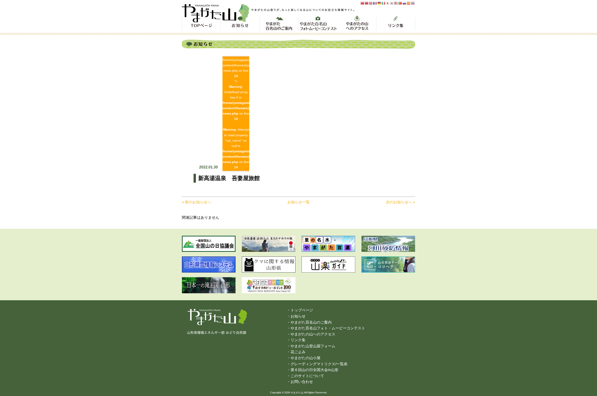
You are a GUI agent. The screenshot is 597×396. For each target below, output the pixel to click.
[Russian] (405, 3)
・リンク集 (296, 340)
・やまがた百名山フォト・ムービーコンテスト (326, 328)
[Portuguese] (400, 3)
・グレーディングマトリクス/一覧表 (317, 364)
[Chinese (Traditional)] (367, 3)
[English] (371, 3)
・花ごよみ (296, 352)
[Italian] (384, 3)
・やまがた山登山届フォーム (311, 346)
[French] (375, 3)
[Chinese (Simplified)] (363, 3)
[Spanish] (409, 3)
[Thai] (413, 3)
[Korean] (392, 3)
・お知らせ (296, 316)
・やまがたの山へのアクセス (311, 334)
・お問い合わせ (300, 382)
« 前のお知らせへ (196, 202)
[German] (379, 3)
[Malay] (396, 3)
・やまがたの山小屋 (303, 358)
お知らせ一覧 (298, 202)
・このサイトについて (305, 376)
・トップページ (300, 310)
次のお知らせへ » (400, 202)
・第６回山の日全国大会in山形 (312, 370)
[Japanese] (388, 3)
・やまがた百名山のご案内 (309, 322)
